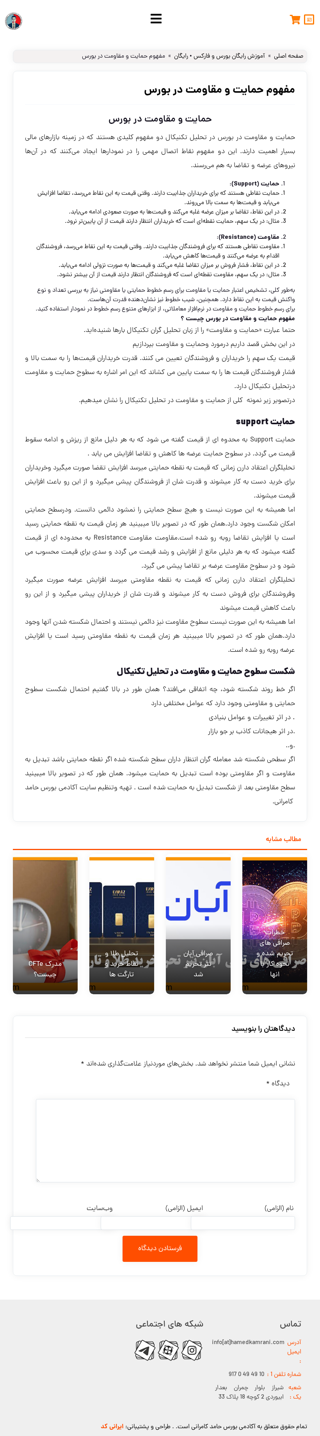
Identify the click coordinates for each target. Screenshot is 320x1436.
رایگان (181, 56)
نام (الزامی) (279, 1208)
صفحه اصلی (288, 56)
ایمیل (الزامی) (184, 1208)
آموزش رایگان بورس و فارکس (229, 56)
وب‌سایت (100, 1208)
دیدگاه (278, 1084)
